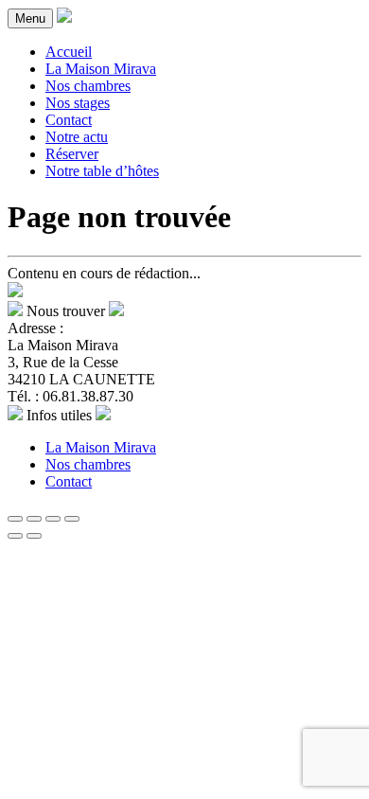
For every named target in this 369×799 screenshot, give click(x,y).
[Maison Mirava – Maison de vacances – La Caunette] (64, 17)
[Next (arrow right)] (34, 536)
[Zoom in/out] (71, 519)
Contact (68, 120)
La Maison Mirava (100, 69)
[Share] (34, 519)
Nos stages (77, 103)
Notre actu (76, 137)
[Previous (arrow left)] (15, 536)
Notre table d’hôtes (102, 171)
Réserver (71, 154)
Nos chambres (88, 86)
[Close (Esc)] (15, 519)
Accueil (68, 52)
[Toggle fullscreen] (53, 519)
